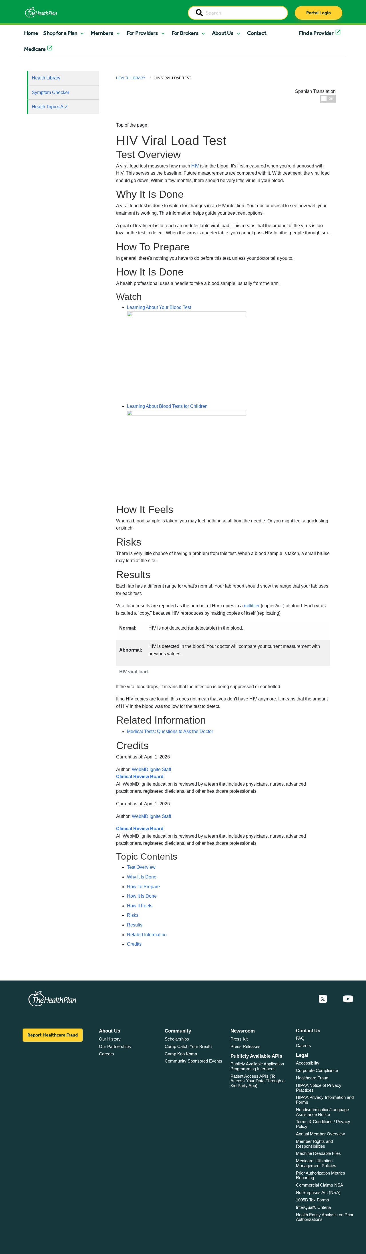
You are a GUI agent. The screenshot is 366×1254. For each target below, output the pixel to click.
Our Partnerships (115, 1046)
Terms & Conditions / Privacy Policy (323, 1124)
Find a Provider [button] (316, 32)
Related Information (147, 934)
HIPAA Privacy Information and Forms (325, 1100)
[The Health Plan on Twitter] (323, 999)
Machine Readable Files (318, 1153)
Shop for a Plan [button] (60, 32)
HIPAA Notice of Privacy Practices (318, 1088)
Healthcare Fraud (312, 1077)
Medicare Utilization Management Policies (316, 1163)
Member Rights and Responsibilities (314, 1144)
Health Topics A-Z (50, 106)
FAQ (300, 1038)
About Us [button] (223, 32)
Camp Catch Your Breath (188, 1046)
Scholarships (177, 1039)
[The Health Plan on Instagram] (334, 999)
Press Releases (245, 1046)
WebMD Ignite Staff (151, 816)
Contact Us (308, 1030)
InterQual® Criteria (313, 1207)
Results (134, 924)
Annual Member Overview (320, 1133)
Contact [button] (256, 32)
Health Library (46, 77)
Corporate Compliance (317, 1070)
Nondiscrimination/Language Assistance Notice (322, 1112)
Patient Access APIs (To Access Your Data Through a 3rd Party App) (257, 1081)
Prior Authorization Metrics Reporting (320, 1175)
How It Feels (139, 905)
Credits (134, 944)
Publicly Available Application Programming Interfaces (257, 1066)
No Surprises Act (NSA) (318, 1192)
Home (31, 32)
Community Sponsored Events (193, 1061)
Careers (106, 1053)
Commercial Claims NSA (319, 1185)
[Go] (199, 13)
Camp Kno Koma (181, 1053)
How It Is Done (142, 896)
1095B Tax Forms (312, 1199)
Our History (110, 1039)
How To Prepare (143, 886)
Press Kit (239, 1039)
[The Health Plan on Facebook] (307, 999)
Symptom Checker (50, 92)
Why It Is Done (141, 876)
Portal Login (318, 12)
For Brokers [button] (185, 32)
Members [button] (102, 32)
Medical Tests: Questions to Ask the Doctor (170, 731)
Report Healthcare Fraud (52, 1035)
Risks (132, 915)
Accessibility (307, 1063)
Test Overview (141, 867)
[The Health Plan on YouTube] (348, 999)
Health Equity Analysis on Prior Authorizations (324, 1217)
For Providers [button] (142, 32)
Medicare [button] (35, 48)
